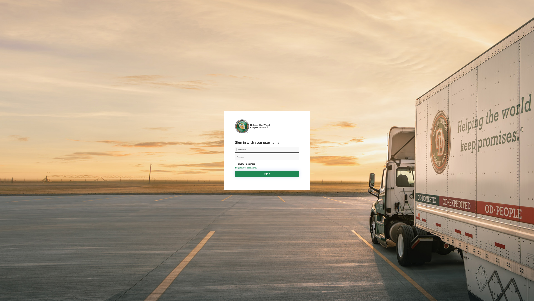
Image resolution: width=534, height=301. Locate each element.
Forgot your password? (246, 167)
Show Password (246, 163)
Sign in (267, 173)
